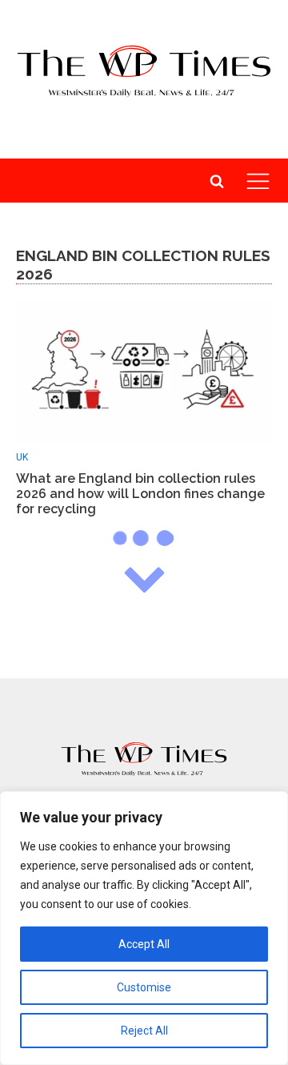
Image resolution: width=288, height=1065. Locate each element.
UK (22, 457)
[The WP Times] (144, 759)
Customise (144, 987)
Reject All (144, 1030)
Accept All (144, 944)
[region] (144, 928)
